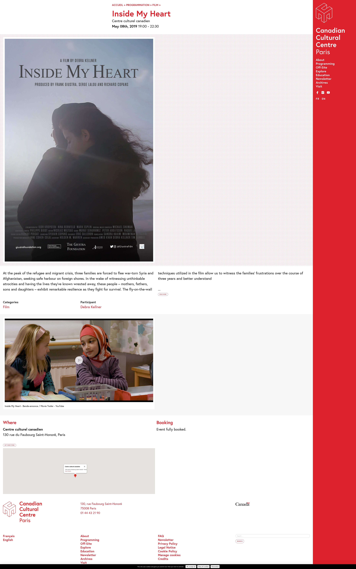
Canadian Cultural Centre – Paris (331, 29)
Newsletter (323, 79)
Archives (322, 82)
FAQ (161, 536)
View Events (68, 471)
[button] (75, 476)
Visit (319, 86)
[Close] (84, 466)
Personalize (215, 567)
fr (317, 98)
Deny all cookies (203, 567)
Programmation (137, 5)
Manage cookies (169, 555)
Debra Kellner (91, 306)
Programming (325, 64)
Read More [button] (163, 294)
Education (323, 75)
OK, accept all (190, 567)
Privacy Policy (167, 544)
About (320, 60)
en (323, 98)
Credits (163, 559)
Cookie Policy (167, 551)
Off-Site (321, 67)
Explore (321, 71)
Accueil (117, 5)
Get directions (10, 445)
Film (155, 5)
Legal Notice (167, 547)
